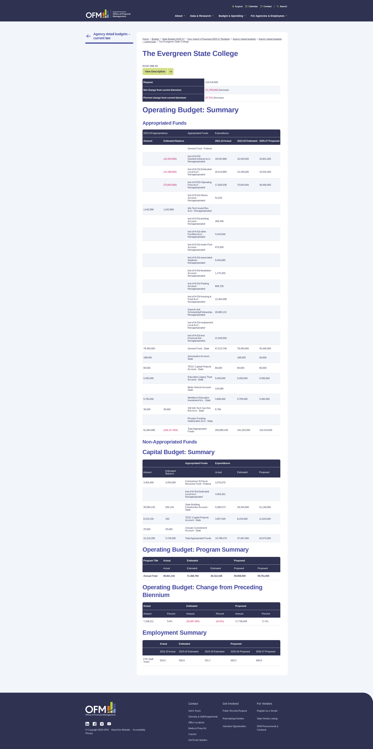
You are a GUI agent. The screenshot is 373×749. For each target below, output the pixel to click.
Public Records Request (235, 711)
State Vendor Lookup (267, 718)
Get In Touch (194, 711)
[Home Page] (100, 709)
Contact (268, 6)
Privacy (89, 733)
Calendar (253, 6)
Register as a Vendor (267, 711)
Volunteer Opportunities (234, 726)
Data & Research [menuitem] (200, 15)
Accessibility (139, 730)
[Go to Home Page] (108, 13)
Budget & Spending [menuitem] (231, 15)
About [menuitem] (178, 15)
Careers (192, 734)
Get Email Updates (197, 740)
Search (283, 6)
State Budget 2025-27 (173, 39)
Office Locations (196, 722)
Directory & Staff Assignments (203, 716)
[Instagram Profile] (102, 724)
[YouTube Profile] (109, 724)
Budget (155, 39)
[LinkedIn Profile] (87, 724)
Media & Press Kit (197, 728)
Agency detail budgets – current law (111, 36)
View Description (155, 71)
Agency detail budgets (244, 39)
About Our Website (120, 730)
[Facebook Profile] (94, 724)
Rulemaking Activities (233, 718)
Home (145, 39)
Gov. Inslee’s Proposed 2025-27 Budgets (209, 39)
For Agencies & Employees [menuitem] (267, 15)
